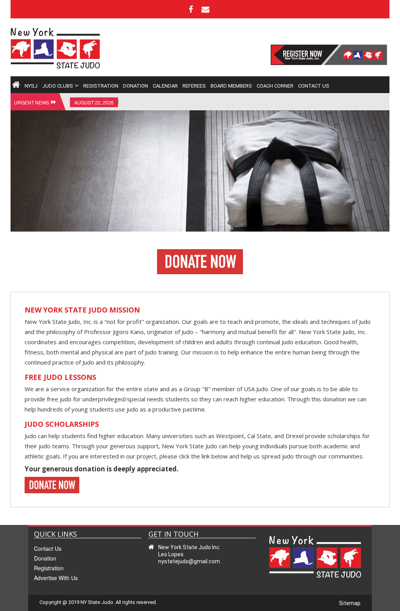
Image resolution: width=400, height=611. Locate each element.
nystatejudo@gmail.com (189, 561)
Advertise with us (56, 578)
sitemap (350, 603)
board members (231, 86)
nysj (31, 86)
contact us (313, 86)
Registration (49, 568)
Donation (45, 558)
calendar (165, 86)
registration (100, 86)
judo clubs (57, 86)
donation (135, 86)
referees (194, 86)
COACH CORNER (275, 86)
